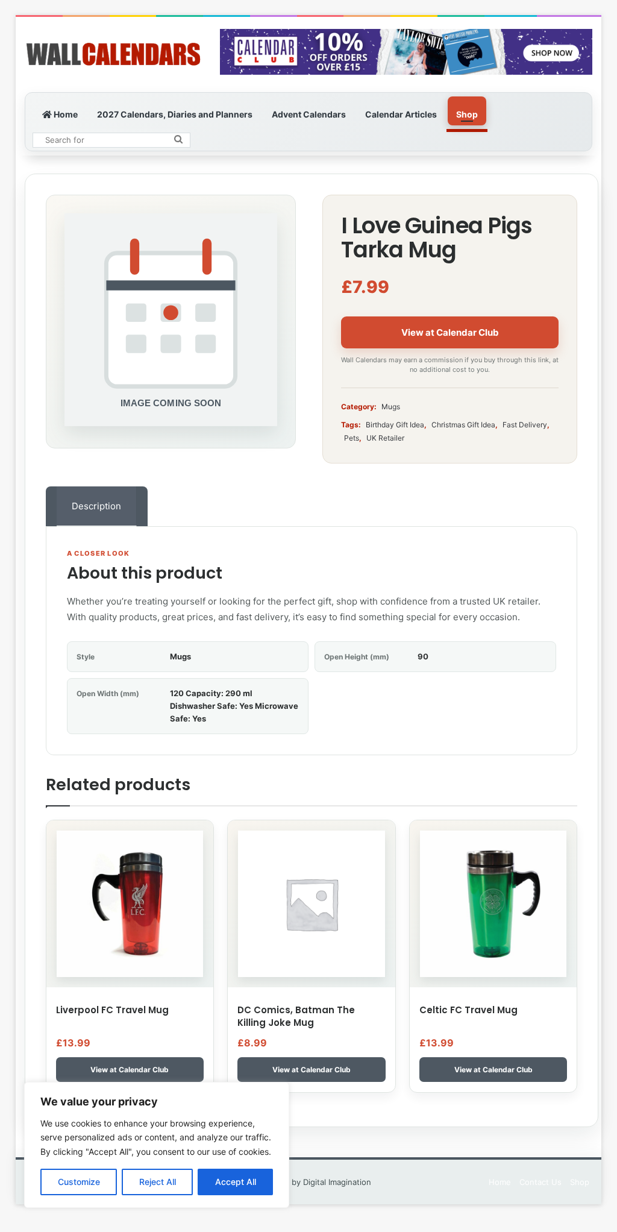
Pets (351, 437)
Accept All (235, 1182)
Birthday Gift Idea (395, 424)
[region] (156, 1145)
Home (65, 114)
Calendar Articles (401, 114)
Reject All (157, 1182)
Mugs (390, 406)
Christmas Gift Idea (463, 424)
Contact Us (540, 1182)
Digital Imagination (337, 1182)
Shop (467, 114)
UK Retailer (385, 437)
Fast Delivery (525, 424)
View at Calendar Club (450, 332)
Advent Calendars (309, 114)
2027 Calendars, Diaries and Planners (174, 114)
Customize (79, 1182)
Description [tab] (96, 506)
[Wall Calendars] (113, 54)
